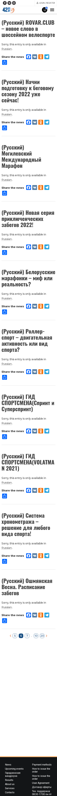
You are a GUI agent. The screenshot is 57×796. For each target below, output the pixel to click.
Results (9, 780)
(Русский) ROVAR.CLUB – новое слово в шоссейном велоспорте (28, 28)
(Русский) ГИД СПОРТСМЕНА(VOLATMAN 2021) (28, 462)
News (8, 764)
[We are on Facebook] (5, 3)
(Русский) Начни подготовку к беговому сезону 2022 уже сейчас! (28, 91)
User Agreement (40, 783)
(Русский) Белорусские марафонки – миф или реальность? (28, 278)
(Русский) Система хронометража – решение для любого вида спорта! (26, 524)
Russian (7, 49)
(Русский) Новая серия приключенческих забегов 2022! (28, 218)
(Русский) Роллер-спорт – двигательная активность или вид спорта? (27, 340)
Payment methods (42, 764)
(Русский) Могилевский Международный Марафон (21, 156)
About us (9, 784)
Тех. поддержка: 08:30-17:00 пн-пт (42, 793)
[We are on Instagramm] (14, 3)
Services (9, 788)
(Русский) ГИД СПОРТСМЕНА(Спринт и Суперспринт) (28, 402)
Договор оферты (42, 787)
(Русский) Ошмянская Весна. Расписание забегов (27, 586)
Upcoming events (14, 768)
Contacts (9, 792)
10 (36, 635)
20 (42, 635)
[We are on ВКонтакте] (9, 3)
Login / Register (47, 3)
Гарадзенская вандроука (12, 774)
